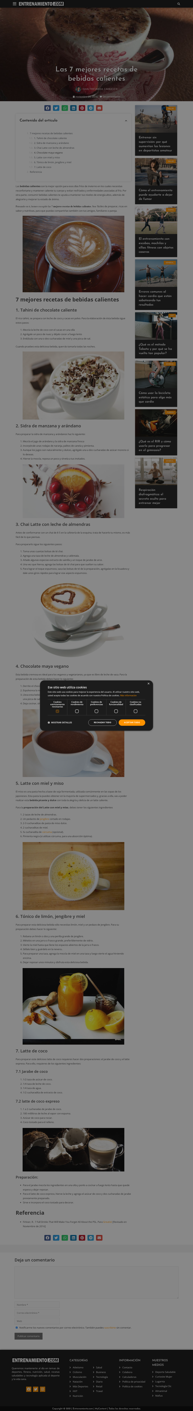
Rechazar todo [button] (102, 722)
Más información (128, 695)
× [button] (148, 684)
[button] (60, 722)
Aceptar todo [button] (132, 722)
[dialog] (96, 705)
